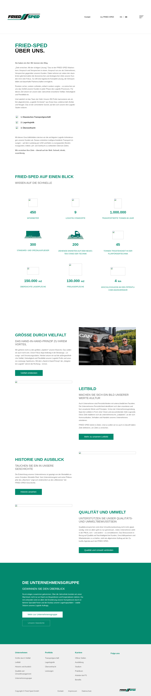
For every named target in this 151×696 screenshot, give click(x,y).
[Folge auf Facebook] (118, 660)
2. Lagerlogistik (27, 122)
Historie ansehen (28, 492)
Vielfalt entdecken (29, 373)
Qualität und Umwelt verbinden (98, 550)
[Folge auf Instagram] (112, 660)
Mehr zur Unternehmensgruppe (42, 614)
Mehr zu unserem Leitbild (96, 437)
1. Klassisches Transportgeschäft (36, 117)
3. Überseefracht (28, 128)
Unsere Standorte (36, 623)
